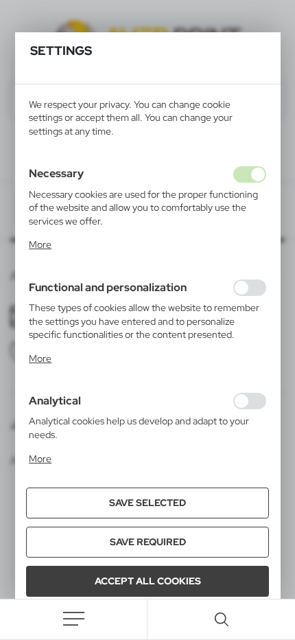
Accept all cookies (148, 581)
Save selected (147, 502)
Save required (148, 542)
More (40, 244)
